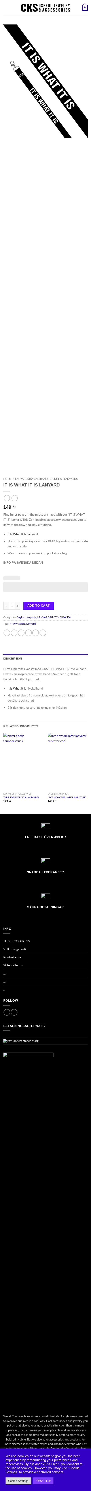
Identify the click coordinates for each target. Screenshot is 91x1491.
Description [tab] (12, 658)
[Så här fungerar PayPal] (21, 1040)
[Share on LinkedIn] (43, 632)
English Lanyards (65, 478)
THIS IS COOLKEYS (16, 941)
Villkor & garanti (14, 949)
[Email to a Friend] (28, 632)
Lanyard (31, 623)
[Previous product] (14, 498)
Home (7, 478)
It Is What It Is (17, 623)
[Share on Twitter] (21, 632)
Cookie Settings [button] (18, 1481)
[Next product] (7, 498)
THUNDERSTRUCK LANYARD (21, 797)
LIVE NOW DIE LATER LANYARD (67, 797)
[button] (5, 8)
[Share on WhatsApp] (7, 632)
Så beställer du (13, 965)
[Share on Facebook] (14, 632)
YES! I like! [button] (43, 1481)
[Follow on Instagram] (14, 1012)
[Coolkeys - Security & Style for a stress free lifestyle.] (45, 8)
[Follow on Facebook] (7, 1012)
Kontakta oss (12, 957)
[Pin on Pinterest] (35, 632)
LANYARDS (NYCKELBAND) (32, 478)
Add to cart (38, 605)
